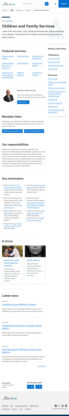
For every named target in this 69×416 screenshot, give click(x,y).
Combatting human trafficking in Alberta (19, 304)
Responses (51, 69)
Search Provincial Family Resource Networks (11, 263)
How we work (19, 10)
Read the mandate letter (11, 131)
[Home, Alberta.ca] (8, 4)
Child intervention (22, 63)
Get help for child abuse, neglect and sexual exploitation (8, 75)
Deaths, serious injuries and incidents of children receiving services (56, 93)
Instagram (63, 406)
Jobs (11, 406)
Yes (32, 387)
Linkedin (66, 406)
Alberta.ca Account (55, 3)
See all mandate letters (33, 131)
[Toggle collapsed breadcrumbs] (11, 10)
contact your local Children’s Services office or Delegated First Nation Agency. (35, 205)
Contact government (21, 406)
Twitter (59, 406)
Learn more (22, 102)
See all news (42, 366)
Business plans (53, 62)
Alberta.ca (33, 398)
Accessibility (28, 409)
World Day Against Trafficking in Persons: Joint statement (21, 350)
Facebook (56, 406)
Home (5, 10)
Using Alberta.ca (6, 409)
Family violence (33, 260)
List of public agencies (55, 103)
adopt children (8, 213)
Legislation (51, 99)
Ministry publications (54, 65)
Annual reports (52, 58)
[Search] (46, 4)
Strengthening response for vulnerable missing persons (22, 327)
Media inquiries (53, 106)
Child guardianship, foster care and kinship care (8, 65)
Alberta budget (53, 79)
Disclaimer (14, 409)
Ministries (28, 10)
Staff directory (34, 406)
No (40, 387)
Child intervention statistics (56, 88)
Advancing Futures (23, 56)
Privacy (21, 409)
